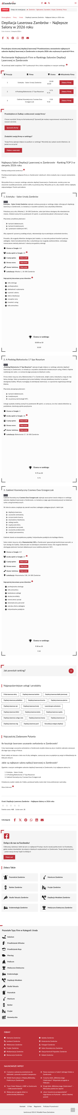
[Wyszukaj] (49, 3)
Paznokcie (11, 992)
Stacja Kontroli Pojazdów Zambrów (54, 1051)
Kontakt (22, 1106)
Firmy (15, 17)
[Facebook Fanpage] (41, 3)
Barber (9, 1005)
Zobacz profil (23, 258)
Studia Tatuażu (13, 986)
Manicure (11, 999)
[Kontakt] (45, 3)
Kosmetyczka (12, 1017)
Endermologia (12, 974)
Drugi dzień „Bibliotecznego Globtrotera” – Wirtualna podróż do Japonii (58, 1087)
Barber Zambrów (15, 887)
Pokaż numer (23, 267)
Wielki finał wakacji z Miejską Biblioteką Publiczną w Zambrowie (21, 1079)
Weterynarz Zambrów (14, 1045)
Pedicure (10, 962)
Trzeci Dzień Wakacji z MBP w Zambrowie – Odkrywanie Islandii (22, 1087)
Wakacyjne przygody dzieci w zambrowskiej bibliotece (17, 1093)
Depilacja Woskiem (14, 980)
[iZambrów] (8, 3)
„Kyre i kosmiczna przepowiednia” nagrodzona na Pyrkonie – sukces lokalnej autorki (58, 1094)
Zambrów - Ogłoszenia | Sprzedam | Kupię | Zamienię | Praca (48, 9)
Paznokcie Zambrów (17, 877)
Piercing (10, 955)
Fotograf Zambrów (48, 1045)
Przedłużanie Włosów (15, 943)
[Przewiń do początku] (73, 1110)
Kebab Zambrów (47, 1055)
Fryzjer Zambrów (54, 887)
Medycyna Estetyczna (15, 968)
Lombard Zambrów (13, 1041)
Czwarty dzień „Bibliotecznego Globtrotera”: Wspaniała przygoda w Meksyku (56, 1080)
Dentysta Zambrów (13, 1038)
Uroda (21, 17)
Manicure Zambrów (55, 877)
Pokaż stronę (23, 262)
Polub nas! (9, 857)
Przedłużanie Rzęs (14, 949)
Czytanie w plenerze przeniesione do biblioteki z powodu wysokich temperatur (21, 1073)
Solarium (10, 937)
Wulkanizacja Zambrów (15, 1051)
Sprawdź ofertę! (12, 128)
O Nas (29, 1106)
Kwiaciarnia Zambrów (49, 1041)
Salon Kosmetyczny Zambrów (52, 1048)
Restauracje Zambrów (14, 1055)
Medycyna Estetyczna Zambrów (60, 908)
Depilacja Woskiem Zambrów (59, 897)
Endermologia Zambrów (18, 908)
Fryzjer (9, 1011)
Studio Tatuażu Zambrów (18, 897)
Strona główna (6, 17)
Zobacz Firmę (66, 82)
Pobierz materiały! (13, 150)
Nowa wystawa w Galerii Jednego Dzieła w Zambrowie (58, 1073)
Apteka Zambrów (48, 1038)
